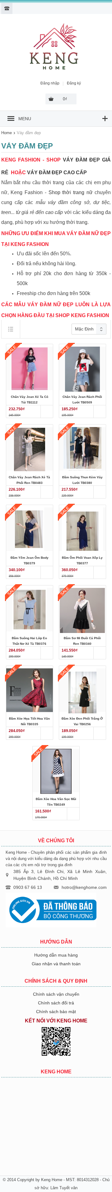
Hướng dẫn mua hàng (56, 955)
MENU (24, 118)
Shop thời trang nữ (71, 192)
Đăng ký (74, 83)
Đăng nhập (49, 83)
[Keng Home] (54, 69)
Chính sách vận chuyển (56, 994)
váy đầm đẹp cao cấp (57, 172)
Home (6, 132)
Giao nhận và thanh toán (56, 963)
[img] (11, 329)
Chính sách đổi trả (56, 1002)
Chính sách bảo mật (56, 1011)
